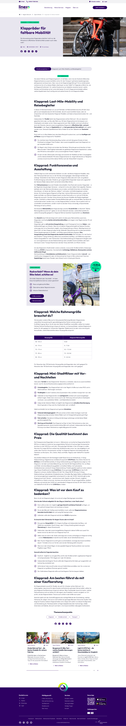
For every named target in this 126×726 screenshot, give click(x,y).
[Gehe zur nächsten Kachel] (97, 670)
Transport (74, 617)
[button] (104, 1)
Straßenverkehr (62, 617)
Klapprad (51, 617)
